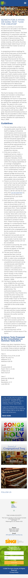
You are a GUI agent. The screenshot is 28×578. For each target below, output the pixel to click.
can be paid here (16, 193)
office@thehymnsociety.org (14, 534)
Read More (6, 416)
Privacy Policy (14, 572)
